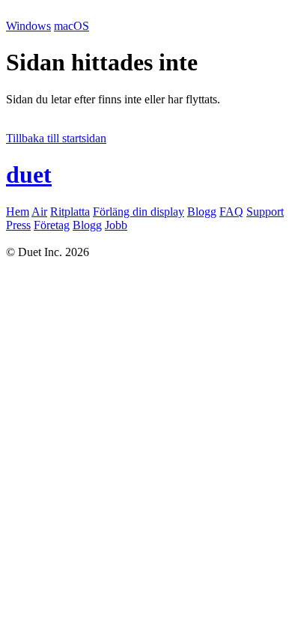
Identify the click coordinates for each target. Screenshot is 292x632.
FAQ (231, 211)
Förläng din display (138, 211)
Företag (52, 225)
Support (265, 211)
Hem (17, 211)
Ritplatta (70, 211)
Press (18, 225)
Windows (28, 25)
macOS (71, 25)
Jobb (116, 225)
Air (39, 211)
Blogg (201, 211)
